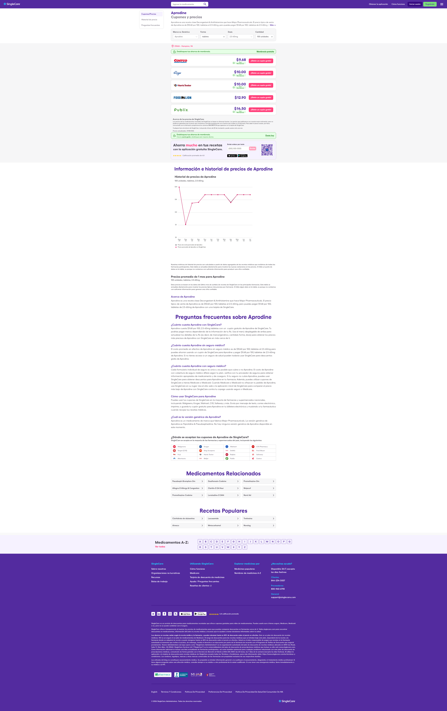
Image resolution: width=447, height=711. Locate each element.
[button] (182, 46)
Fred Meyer (260, 451)
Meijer (206, 458)
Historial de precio (149, 20)
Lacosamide (213, 518)
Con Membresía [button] (240, 63)
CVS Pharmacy (262, 447)
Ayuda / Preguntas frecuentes (204, 581)
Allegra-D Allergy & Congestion (185, 488)
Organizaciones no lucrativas (165, 573)
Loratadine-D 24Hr (216, 495)
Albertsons (182, 458)
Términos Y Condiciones (171, 692)
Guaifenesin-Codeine (217, 481)
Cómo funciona (398, 4)
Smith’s (232, 451)
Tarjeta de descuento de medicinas (207, 577)
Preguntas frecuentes (150, 25)
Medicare (194, 573)
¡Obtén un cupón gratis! (261, 61)
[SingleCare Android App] (200, 614)
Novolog (247, 525)
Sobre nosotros (158, 569)
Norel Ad (247, 495)
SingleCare (161, 701)
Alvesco (175, 525)
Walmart (233, 447)
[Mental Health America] (197, 675)
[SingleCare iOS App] (185, 614)
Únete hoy (269, 135)
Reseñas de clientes (199, 585)
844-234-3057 (278, 580)
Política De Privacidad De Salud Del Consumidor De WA (259, 692)
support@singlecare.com (283, 597)
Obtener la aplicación (378, 4)
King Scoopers (209, 451)
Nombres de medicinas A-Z (247, 573)
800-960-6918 (278, 589)
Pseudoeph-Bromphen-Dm (183, 481)
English (154, 692)
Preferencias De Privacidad (220, 692)
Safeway (259, 454)
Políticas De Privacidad (195, 692)
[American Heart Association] (211, 675)
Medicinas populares (244, 569)
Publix (232, 458)
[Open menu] (441, 4)
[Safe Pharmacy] (162, 674)
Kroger (206, 447)
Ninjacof (247, 488)
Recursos (155, 577)
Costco (259, 458)
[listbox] (186, 35)
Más (272, 25)
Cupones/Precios (148, 14)
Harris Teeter (208, 454)
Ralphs (232, 454)
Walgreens (182, 447)
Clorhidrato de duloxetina (183, 518)
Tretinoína (248, 518)
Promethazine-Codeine (182, 495)
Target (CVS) (182, 451)
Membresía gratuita (265, 51)
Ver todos (160, 546)
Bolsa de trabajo (159, 581)
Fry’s (179, 454)
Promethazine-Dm (251, 481)
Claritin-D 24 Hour (216, 488)
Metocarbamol (214, 525)
